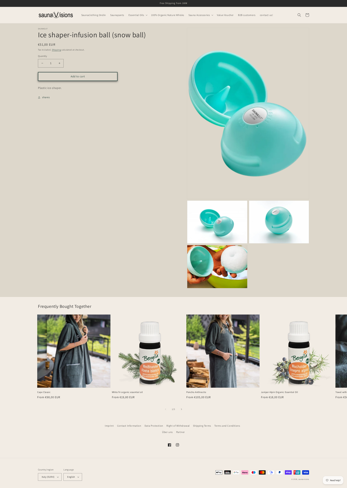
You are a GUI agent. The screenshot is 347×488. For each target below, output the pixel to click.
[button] (137, 15)
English (71, 476)
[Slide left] (166, 409)
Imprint (109, 425)
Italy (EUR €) (48, 476)
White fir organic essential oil (127, 392)
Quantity (42, 56)
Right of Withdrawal (178, 425)
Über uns (167, 432)
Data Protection (154, 425)
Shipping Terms (202, 425)
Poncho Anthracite (196, 392)
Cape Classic (43, 392)
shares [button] (46, 97)
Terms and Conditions (227, 425)
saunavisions (303, 479)
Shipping (56, 49)
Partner (180, 432)
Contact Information (129, 425)
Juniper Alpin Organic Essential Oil (279, 392)
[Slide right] (181, 409)
